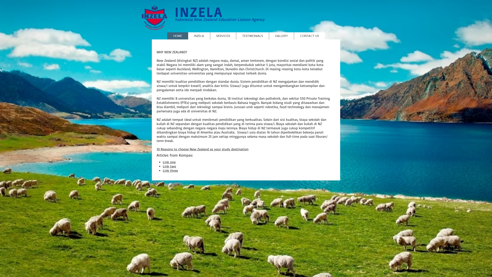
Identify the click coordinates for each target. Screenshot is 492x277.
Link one (169, 162)
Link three (170, 170)
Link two (169, 166)
